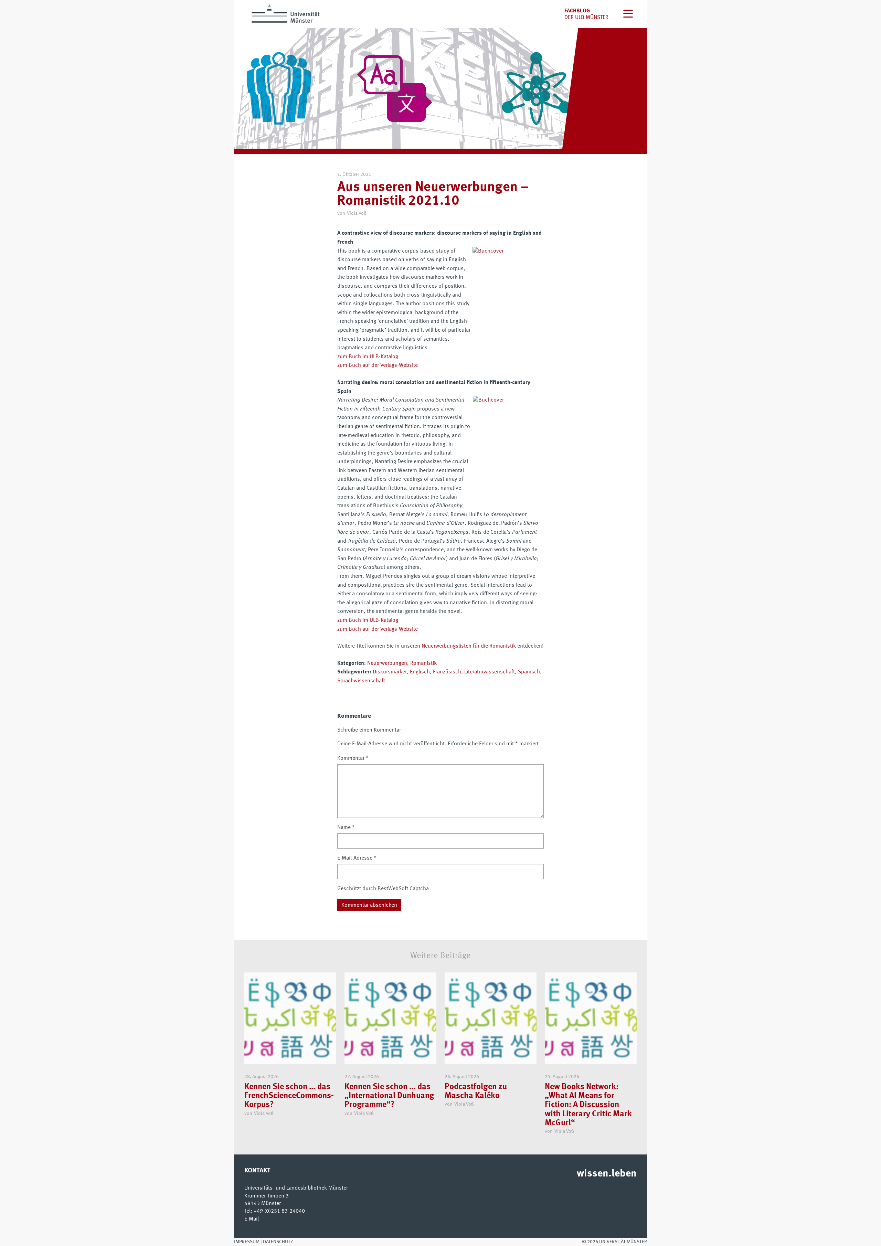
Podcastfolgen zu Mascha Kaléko (476, 1091)
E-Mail (251, 1219)
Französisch (447, 672)
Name (346, 827)
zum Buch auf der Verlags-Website (377, 365)
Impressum (246, 1241)
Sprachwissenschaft (361, 681)
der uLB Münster (586, 17)
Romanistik (423, 663)
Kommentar (353, 758)
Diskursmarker (390, 672)
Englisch (420, 672)
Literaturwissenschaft (489, 672)
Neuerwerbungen (387, 663)
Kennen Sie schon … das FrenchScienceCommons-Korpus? (289, 1096)
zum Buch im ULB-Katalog (367, 357)
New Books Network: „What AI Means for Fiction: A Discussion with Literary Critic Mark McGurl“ (588, 1105)
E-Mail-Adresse (356, 858)
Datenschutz (278, 1241)
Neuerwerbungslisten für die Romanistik (469, 646)
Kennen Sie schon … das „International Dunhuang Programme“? (389, 1096)
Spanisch (529, 672)
